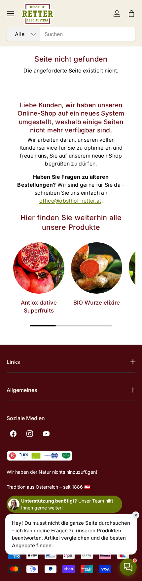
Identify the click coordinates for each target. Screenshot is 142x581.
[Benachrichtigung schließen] (135, 515)
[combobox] (71, 34)
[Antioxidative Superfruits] (38, 268)
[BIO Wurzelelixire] (96, 268)
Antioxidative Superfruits (39, 306)
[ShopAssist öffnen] (128, 567)
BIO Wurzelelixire (96, 302)
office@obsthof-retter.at (70, 200)
